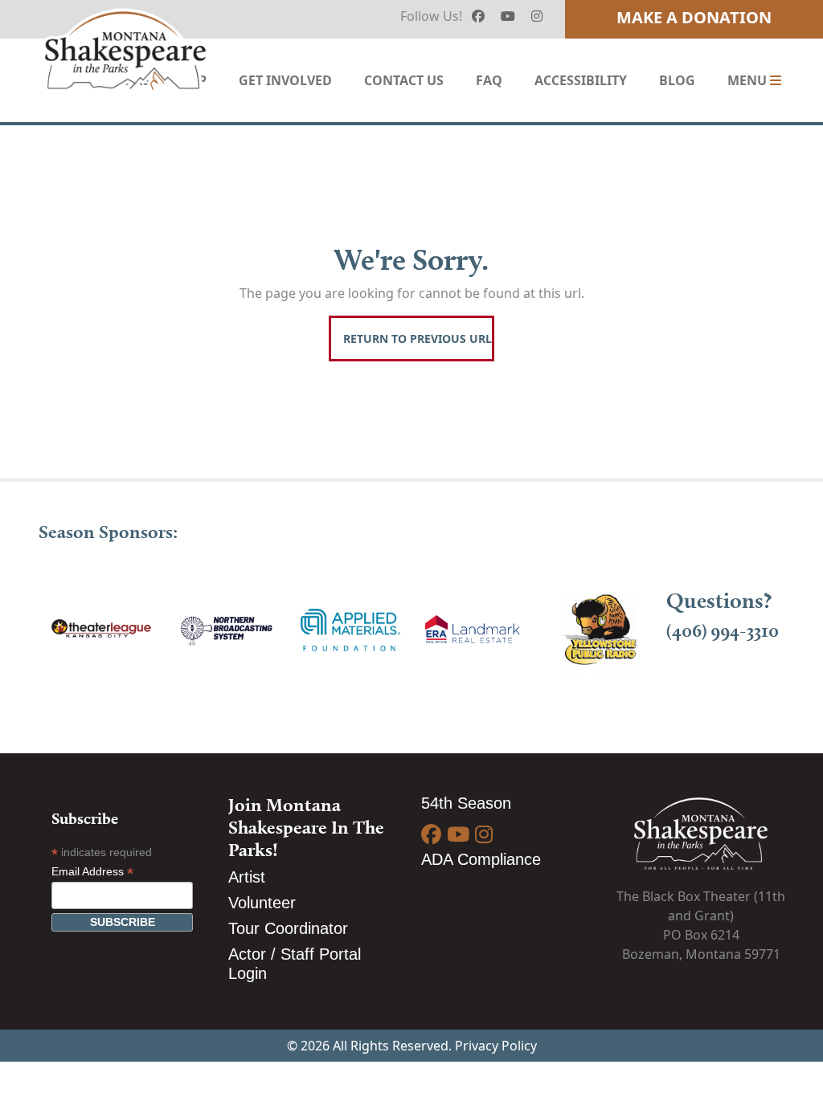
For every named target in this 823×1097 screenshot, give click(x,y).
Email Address (92, 871)
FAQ (489, 80)
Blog (677, 80)
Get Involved (285, 80)
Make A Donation (694, 17)
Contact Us (404, 80)
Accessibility (580, 80)
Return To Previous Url (417, 338)
